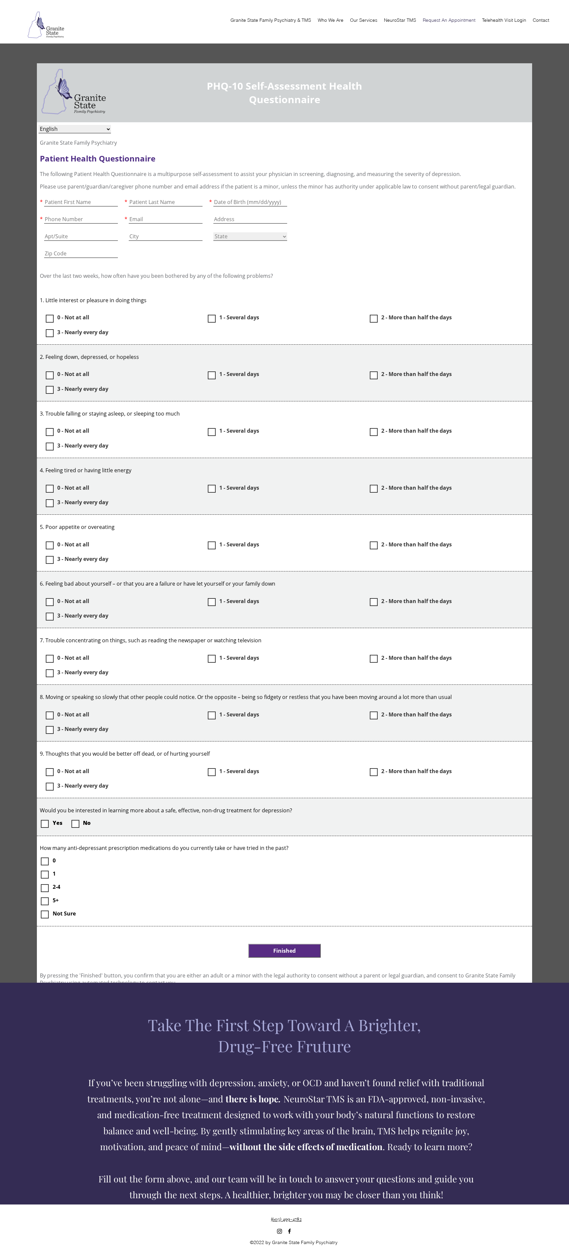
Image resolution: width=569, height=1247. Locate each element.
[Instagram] (279, 1231)
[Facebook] (289, 1231)
